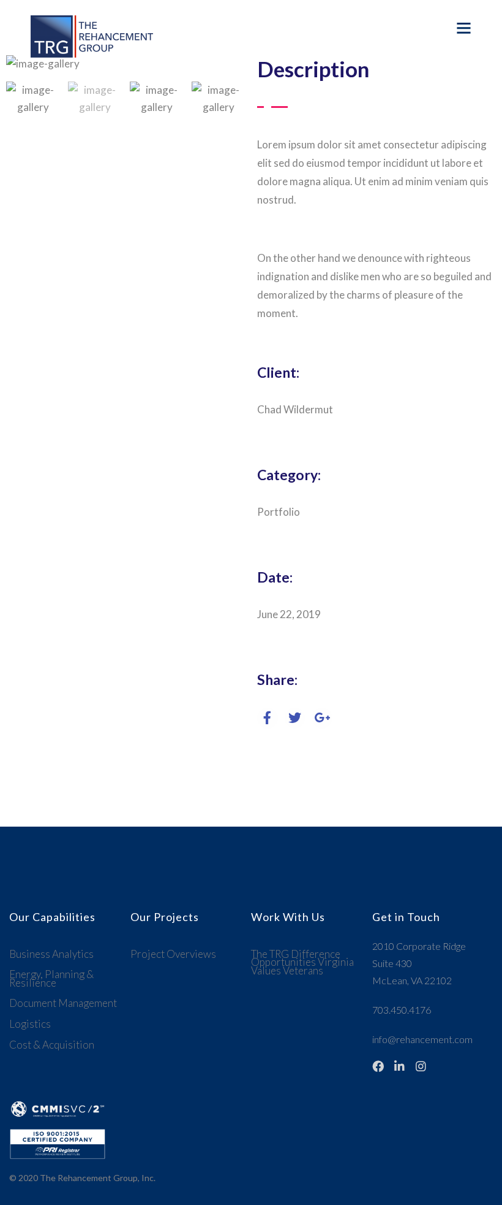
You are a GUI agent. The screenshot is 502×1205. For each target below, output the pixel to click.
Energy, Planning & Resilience (51, 978)
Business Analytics (51, 953)
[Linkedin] (399, 1066)
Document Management (63, 1003)
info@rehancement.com (422, 1039)
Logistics (30, 1023)
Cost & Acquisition (51, 1044)
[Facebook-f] (378, 1066)
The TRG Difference (295, 953)
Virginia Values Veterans (302, 966)
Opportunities (283, 961)
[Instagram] (421, 1066)
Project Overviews (173, 953)
